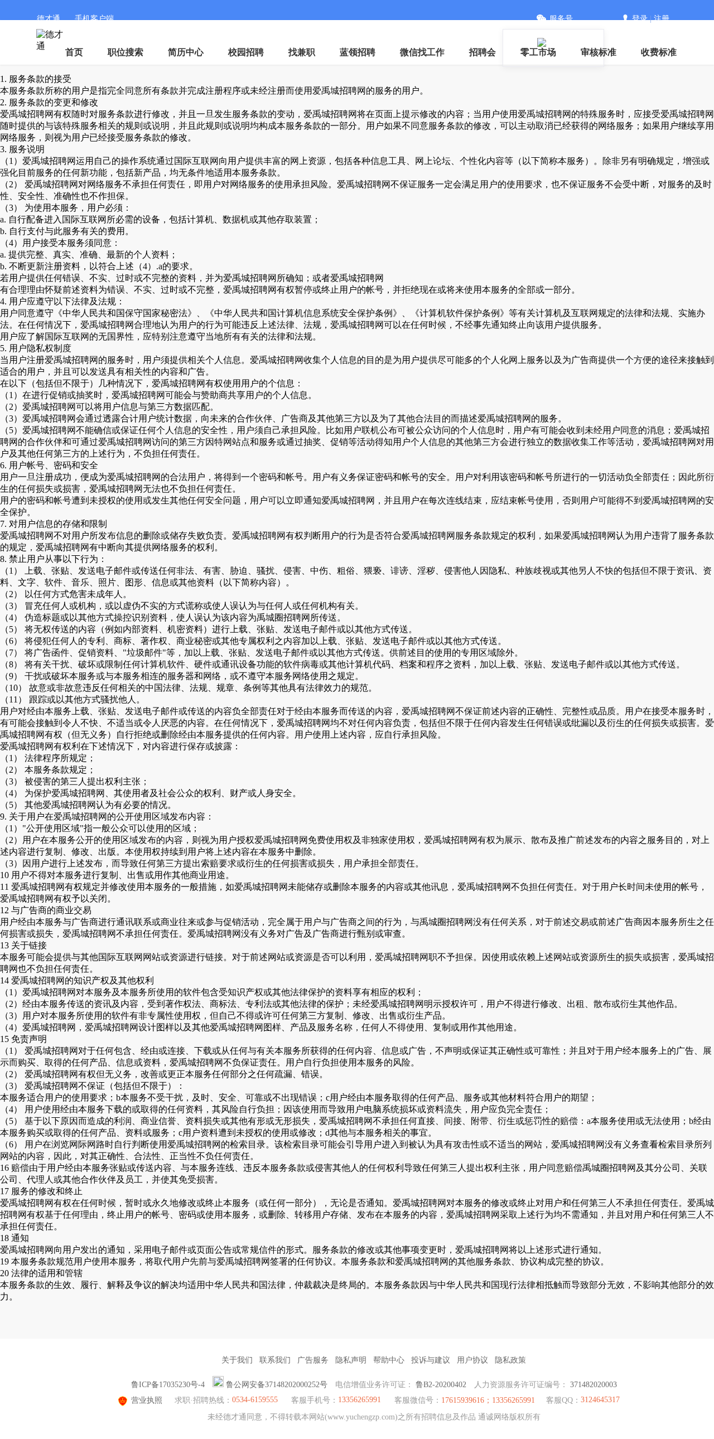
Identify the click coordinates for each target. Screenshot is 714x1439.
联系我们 (275, 1360)
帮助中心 (388, 1360)
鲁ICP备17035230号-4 (168, 1384)
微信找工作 (422, 52)
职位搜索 (125, 52)
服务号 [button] (561, 18)
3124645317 (600, 1400)
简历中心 (186, 52)
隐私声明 (350, 1360)
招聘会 (482, 52)
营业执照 (146, 1400)
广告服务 (313, 1360)
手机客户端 (94, 18)
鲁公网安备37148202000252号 (276, 1384)
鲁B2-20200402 (441, 1384)
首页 (74, 52)
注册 (661, 18)
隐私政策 (510, 1360)
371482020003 (593, 1384)
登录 (640, 18)
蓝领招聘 (357, 52)
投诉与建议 (430, 1360)
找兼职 (301, 52)
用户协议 (472, 1360)
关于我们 (237, 1360)
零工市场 (538, 52)
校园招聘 (246, 52)
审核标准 (598, 52)
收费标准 (659, 52)
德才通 (48, 18)
